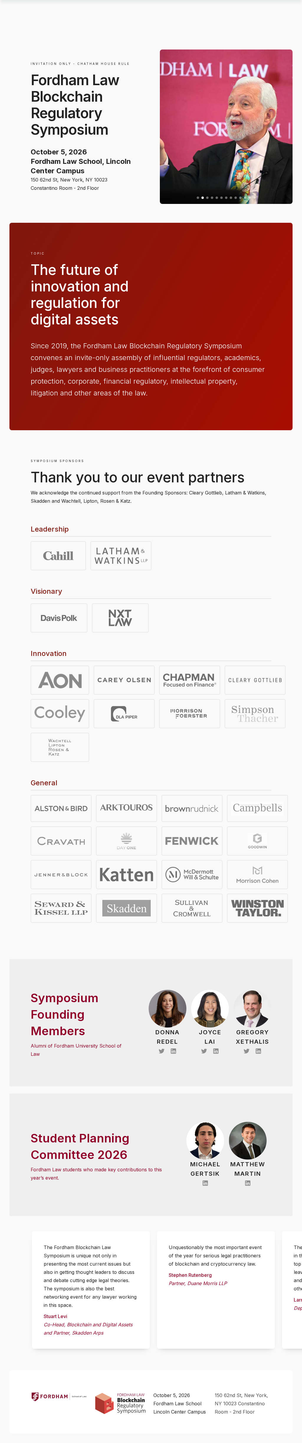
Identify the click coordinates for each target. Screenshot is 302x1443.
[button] (198, 198)
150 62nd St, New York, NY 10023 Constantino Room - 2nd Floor (241, 1403)
